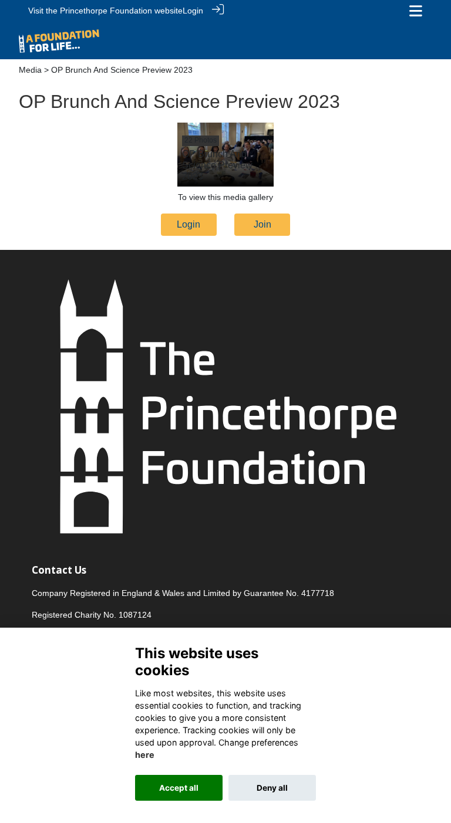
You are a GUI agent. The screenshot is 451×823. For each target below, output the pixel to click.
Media (30, 69)
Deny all (272, 787)
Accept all (178, 787)
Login (193, 10)
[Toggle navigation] (416, 11)
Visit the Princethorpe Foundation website (105, 10)
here (144, 755)
